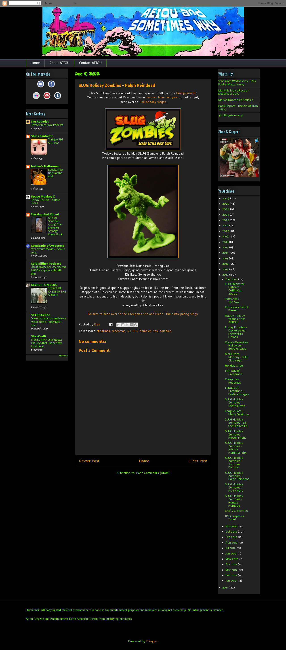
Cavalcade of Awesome (47, 245)
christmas (103, 331)
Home (35, 63)
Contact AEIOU (90, 63)
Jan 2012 (231, 580)
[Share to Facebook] (131, 325)
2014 (225, 263)
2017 (225, 247)
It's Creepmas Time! (234, 518)
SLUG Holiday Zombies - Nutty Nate (234, 488)
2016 (225, 252)
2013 (225, 269)
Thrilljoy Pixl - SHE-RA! (56, 141)
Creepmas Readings (233, 381)
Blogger (152, 641)
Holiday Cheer (234, 365)
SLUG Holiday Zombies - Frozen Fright (235, 434)
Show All (63, 356)
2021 (225, 225)
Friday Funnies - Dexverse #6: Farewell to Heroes (236, 332)
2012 (225, 274)
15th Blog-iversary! (230, 115)
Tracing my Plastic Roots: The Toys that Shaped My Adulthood (46, 343)
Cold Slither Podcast (46, 263)
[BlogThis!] (123, 325)
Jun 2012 (231, 553)
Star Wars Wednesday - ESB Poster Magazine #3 (237, 83)
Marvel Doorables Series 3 (235, 100)
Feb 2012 (231, 575)
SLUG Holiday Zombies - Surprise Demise (234, 463)
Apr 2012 (231, 564)
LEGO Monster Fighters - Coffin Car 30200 (234, 289)
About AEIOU (59, 63)
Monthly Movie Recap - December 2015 (233, 92)
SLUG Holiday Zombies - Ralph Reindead (237, 476)
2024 (226, 209)
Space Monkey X (43, 196)
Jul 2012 (230, 548)
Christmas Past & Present (236, 309)
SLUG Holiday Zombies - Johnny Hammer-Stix (235, 448)
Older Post (197, 460)
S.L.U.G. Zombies (139, 331)
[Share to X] (127, 325)
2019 (225, 236)
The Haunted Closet (45, 214)
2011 (225, 587)
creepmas (118, 331)
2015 (225, 258)
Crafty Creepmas (236, 511)
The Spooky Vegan (152, 102)
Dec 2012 (231, 279)
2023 (226, 214)
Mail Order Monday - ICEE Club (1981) (236, 357)
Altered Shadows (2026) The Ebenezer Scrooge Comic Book (55, 226)
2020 (226, 231)
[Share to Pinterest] (135, 325)
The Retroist (39, 121)
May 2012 (232, 559)
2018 (225, 242)
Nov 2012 (231, 526)
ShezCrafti (38, 336)
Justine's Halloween (45, 166)
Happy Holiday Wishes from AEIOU (235, 319)
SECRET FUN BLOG (44, 285)
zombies (165, 331)
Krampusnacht (186, 93)
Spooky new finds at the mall (55, 173)
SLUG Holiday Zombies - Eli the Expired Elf (236, 423)
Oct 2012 (231, 531)
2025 (225, 203)
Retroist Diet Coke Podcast (47, 125)
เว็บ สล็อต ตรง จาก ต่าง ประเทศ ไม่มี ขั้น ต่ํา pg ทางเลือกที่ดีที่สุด (48, 270)
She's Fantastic (42, 136)
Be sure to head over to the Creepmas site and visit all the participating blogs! (143, 314)
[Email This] (118, 325)
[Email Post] (110, 324)
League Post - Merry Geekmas (237, 413)
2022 (226, 220)
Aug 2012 (231, 542)
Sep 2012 (231, 537)
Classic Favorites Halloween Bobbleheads (236, 345)
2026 (226, 198)
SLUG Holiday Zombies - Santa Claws (235, 403)
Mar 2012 (231, 570)
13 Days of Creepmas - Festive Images (237, 391)
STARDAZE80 (40, 315)
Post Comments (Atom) (153, 473)
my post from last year (162, 97)
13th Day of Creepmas (233, 373)
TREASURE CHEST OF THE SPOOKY (57, 292)
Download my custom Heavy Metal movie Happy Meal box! (48, 322)
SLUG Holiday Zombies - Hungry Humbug (234, 501)
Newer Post (89, 460)
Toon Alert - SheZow (233, 300)
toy (155, 331)
